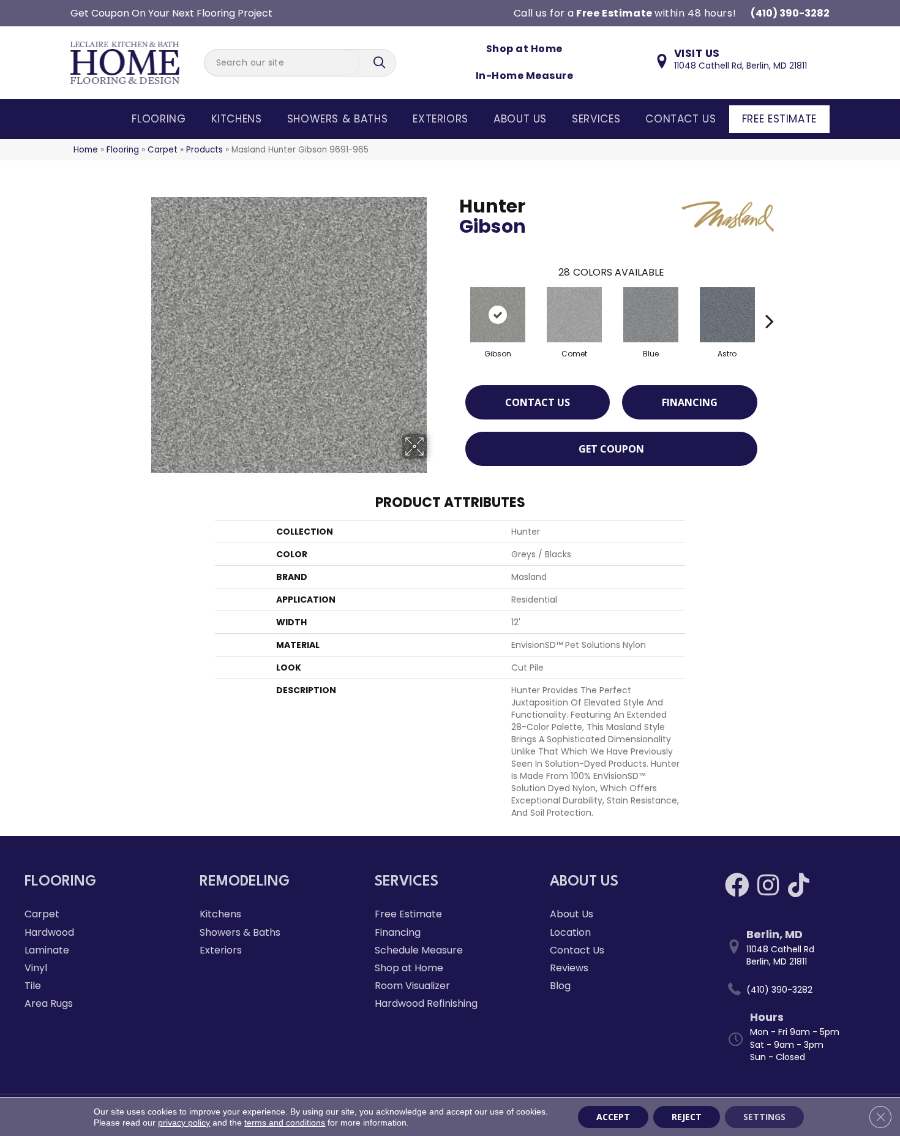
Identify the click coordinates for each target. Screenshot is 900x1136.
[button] (381, 63)
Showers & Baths (337, 118)
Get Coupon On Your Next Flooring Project (171, 13)
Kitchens (236, 118)
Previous (453, 302)
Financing (690, 402)
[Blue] (650, 314)
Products (204, 150)
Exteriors (440, 118)
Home (85, 150)
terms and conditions (284, 1122)
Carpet (163, 150)
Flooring (159, 118)
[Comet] (574, 314)
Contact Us (680, 118)
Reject (687, 1117)
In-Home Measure (524, 76)
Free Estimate (779, 118)
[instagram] (768, 885)
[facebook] (737, 885)
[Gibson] (497, 314)
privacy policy (184, 1122)
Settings (764, 1117)
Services (596, 118)
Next (769, 302)
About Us (520, 118)
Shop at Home (524, 49)
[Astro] (727, 314)
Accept (613, 1117)
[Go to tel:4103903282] (800, 989)
